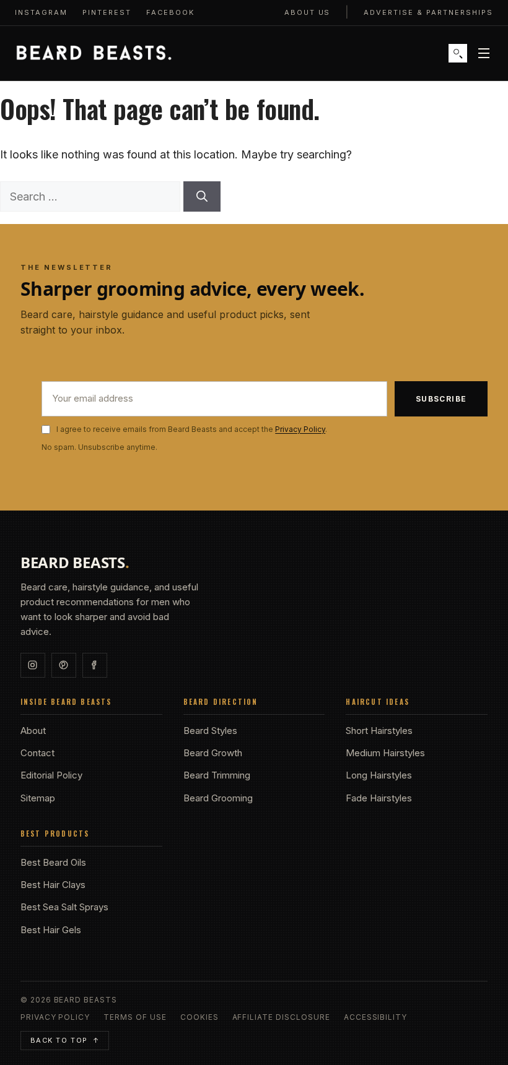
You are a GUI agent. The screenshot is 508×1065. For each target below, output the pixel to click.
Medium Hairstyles (385, 753)
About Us (307, 12)
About (33, 730)
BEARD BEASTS (74, 562)
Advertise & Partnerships (428, 12)
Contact (37, 753)
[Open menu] (484, 53)
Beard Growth (212, 753)
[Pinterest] (63, 665)
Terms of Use (135, 1017)
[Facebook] (94, 665)
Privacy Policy (300, 429)
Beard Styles (210, 730)
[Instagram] (32, 665)
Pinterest (106, 12)
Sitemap (37, 798)
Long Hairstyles (379, 775)
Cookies (199, 1017)
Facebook (170, 12)
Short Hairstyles (379, 730)
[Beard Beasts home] (94, 53)
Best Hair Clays (52, 884)
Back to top (65, 1040)
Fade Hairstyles (379, 798)
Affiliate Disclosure (281, 1017)
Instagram (41, 12)
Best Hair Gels (50, 930)
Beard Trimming (216, 775)
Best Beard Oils (53, 862)
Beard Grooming (218, 798)
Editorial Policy (51, 775)
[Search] (458, 53)
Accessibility (375, 1017)
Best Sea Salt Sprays (64, 907)
